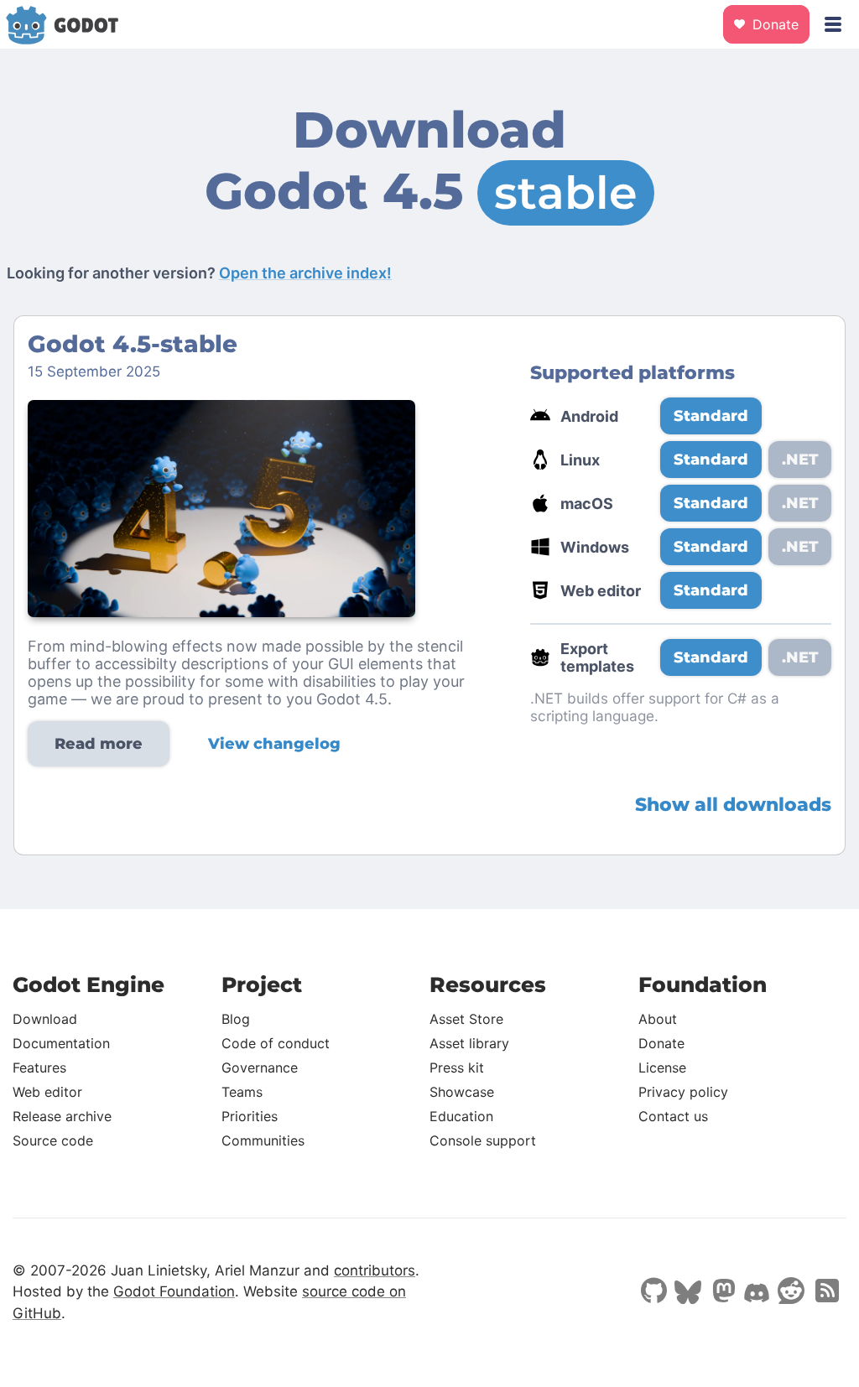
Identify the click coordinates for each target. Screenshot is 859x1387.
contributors (374, 1270)
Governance (259, 1067)
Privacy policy (683, 1091)
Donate (773, 24)
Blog (235, 1018)
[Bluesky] (687, 1294)
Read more (99, 744)
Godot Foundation (174, 1291)
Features (39, 1067)
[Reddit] (791, 1292)
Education (461, 1116)
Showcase (462, 1091)
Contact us (673, 1116)
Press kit (457, 1067)
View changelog (274, 744)
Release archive (62, 1116)
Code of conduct (275, 1043)
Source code (53, 1140)
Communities (263, 1140)
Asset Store (466, 1018)
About (657, 1018)
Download (45, 1018)
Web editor (47, 1091)
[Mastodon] (722, 1292)
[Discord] (756, 1294)
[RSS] (825, 1292)
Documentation (61, 1043)
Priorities (249, 1116)
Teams (242, 1091)
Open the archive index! (305, 273)
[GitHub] (653, 1292)
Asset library (469, 1043)
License (662, 1067)
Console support (483, 1140)
